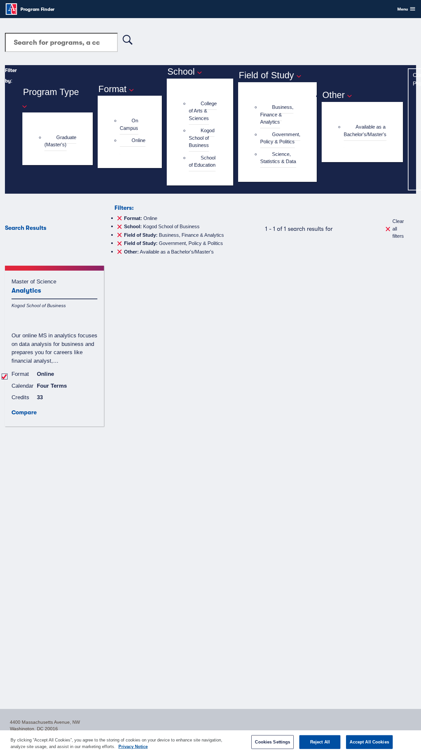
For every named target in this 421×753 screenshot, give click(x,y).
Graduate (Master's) (60, 141)
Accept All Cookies (369, 742)
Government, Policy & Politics (280, 138)
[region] (210, 741)
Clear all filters (398, 228)
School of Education (202, 161)
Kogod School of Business (201, 138)
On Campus (129, 124)
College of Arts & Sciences (203, 111)
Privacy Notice (133, 746)
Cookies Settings (272, 742)
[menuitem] (60, 141)
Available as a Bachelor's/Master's (365, 130)
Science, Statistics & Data (278, 157)
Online (138, 140)
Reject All (320, 742)
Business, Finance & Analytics (276, 114)
